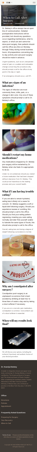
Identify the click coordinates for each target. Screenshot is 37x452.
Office (3, 396)
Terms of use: (6, 435)
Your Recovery (6, 420)
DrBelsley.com (7, 23)
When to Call (6, 423)
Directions (5, 400)
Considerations (19, 23)
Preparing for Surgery (9, 417)
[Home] (3, 2)
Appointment (6, 406)
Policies (4, 403)
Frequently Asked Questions (13, 413)
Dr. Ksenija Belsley (9, 367)
